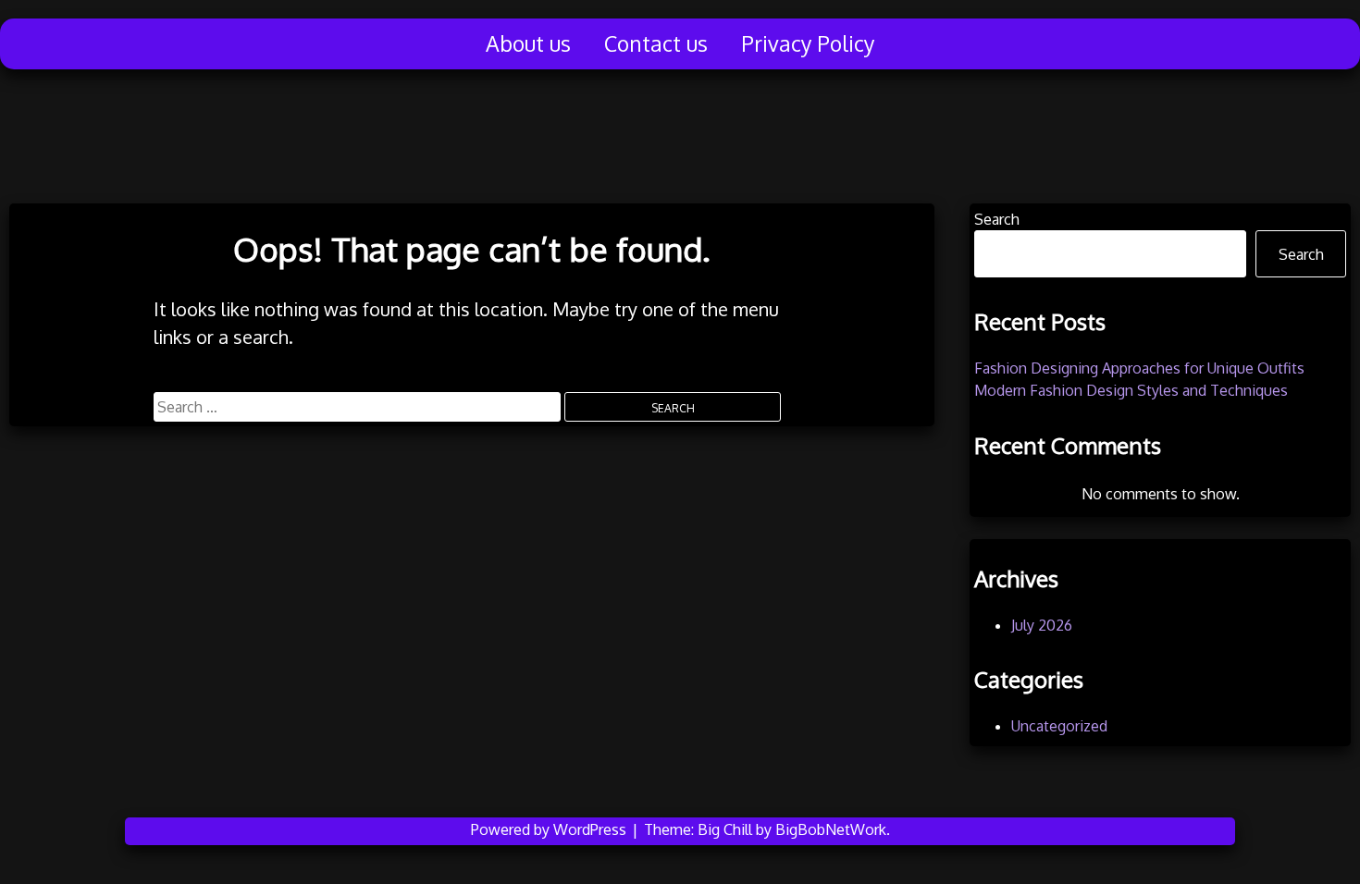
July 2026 (1041, 625)
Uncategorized (1059, 726)
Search (997, 219)
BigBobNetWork (830, 829)
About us (528, 43)
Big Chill (725, 829)
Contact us (656, 43)
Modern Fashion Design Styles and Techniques (1131, 390)
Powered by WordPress (550, 829)
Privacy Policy (807, 43)
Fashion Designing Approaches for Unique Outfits (1139, 368)
